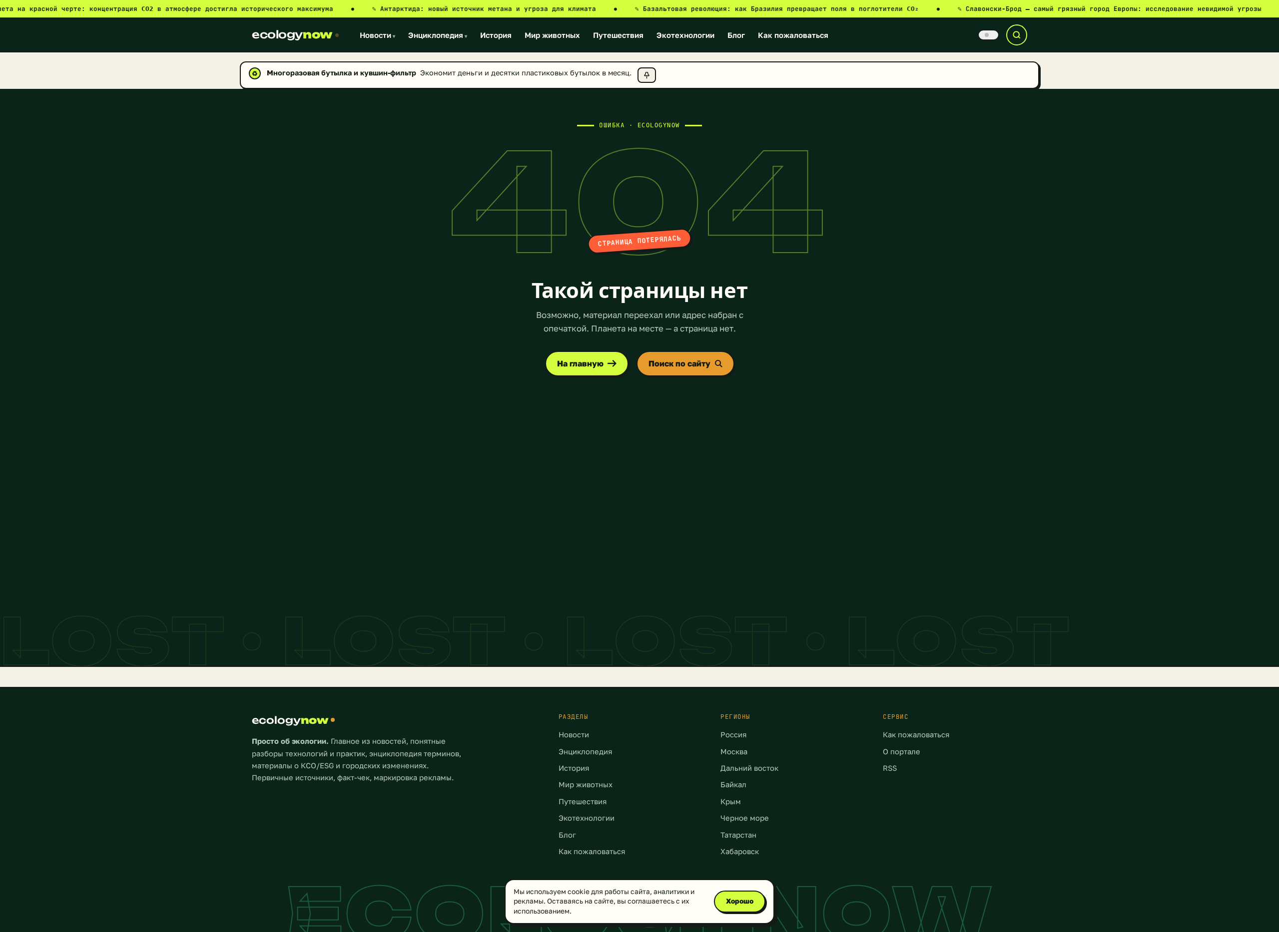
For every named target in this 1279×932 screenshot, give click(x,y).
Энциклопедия (437, 34)
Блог (736, 34)
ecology (292, 34)
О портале (901, 751)
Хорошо (739, 901)
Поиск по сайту (679, 363)
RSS (890, 768)
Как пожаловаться (793, 34)
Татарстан (738, 835)
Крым (730, 801)
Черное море (744, 818)
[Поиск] (1016, 34)
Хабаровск (739, 851)
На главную (580, 363)
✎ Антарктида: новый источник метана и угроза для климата (494, 8)
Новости (377, 34)
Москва (733, 751)
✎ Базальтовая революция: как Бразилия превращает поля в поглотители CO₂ (787, 8)
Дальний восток (749, 768)
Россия (733, 734)
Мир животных (552, 34)
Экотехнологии (685, 34)
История (496, 34)
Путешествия (618, 34)
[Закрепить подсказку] (647, 75)
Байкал (733, 784)
